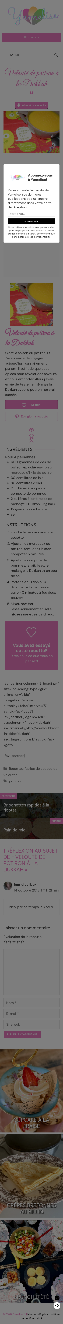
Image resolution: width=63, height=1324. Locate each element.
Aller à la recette (33, 105)
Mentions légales (37, 1314)
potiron (15, 781)
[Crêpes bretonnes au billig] (31, 1215)
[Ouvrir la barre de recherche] (56, 55)
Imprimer (34, 404)
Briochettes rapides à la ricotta (26, 807)
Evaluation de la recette (23, 936)
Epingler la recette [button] (34, 416)
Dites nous (18, 656)
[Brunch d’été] (31, 1300)
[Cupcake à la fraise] (31, 1129)
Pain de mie (14, 830)
